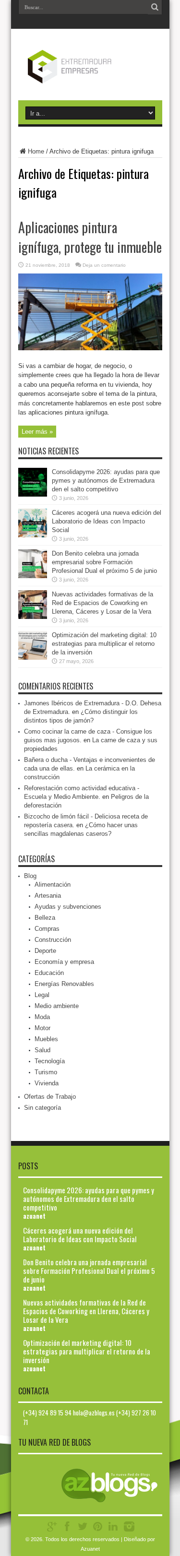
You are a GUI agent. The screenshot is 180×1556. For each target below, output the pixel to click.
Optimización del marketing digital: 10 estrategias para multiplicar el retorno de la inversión (104, 643)
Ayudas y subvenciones (68, 906)
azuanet (34, 1216)
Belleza (45, 917)
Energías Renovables (64, 983)
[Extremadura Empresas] (90, 76)
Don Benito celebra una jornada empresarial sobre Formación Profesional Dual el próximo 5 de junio (104, 562)
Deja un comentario (104, 265)
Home (36, 151)
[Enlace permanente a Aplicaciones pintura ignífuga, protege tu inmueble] (90, 348)
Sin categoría (42, 1107)
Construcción (53, 939)
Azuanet (90, 1549)
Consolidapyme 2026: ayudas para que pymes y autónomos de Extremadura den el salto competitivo (106, 480)
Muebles (46, 1039)
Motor (42, 1028)
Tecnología (50, 1061)
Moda (42, 1017)
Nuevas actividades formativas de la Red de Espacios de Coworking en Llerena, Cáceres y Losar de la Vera (102, 603)
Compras (47, 928)
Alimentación (53, 884)
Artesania (48, 895)
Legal (42, 994)
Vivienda (47, 1083)
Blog (30, 875)
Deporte (45, 950)
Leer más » (37, 431)
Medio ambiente (57, 1006)
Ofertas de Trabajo (50, 1096)
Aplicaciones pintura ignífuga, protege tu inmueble (90, 237)
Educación (49, 972)
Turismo (46, 1072)
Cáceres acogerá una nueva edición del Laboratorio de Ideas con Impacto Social (106, 521)
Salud (42, 1050)
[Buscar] (155, 7)
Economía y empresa (64, 961)
